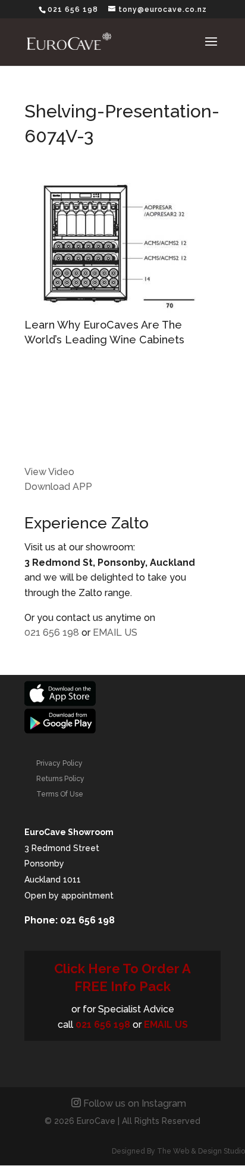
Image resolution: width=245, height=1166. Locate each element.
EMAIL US (115, 632)
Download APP (58, 486)
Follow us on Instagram (134, 1103)
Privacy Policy (59, 763)
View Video (49, 471)
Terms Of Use (59, 794)
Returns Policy (60, 779)
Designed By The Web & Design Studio (178, 1151)
